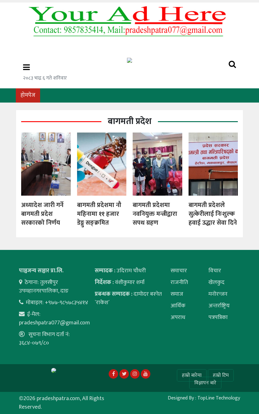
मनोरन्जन (217, 294)
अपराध (178, 317)
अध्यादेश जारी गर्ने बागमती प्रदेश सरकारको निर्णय (42, 214)
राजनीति (179, 282)
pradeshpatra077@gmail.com (54, 323)
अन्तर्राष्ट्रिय (219, 305)
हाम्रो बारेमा (192, 375)
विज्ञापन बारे (205, 383)
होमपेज (28, 95)
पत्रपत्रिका (218, 317)
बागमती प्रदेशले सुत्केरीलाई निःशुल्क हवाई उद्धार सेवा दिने (213, 214)
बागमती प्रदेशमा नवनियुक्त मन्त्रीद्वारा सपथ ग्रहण (155, 214)
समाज (177, 294)
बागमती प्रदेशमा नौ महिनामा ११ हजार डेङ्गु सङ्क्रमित (99, 214)
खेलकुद (216, 282)
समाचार (179, 270)
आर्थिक (178, 305)
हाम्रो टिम (221, 375)
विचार (214, 270)
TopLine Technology (218, 398)
